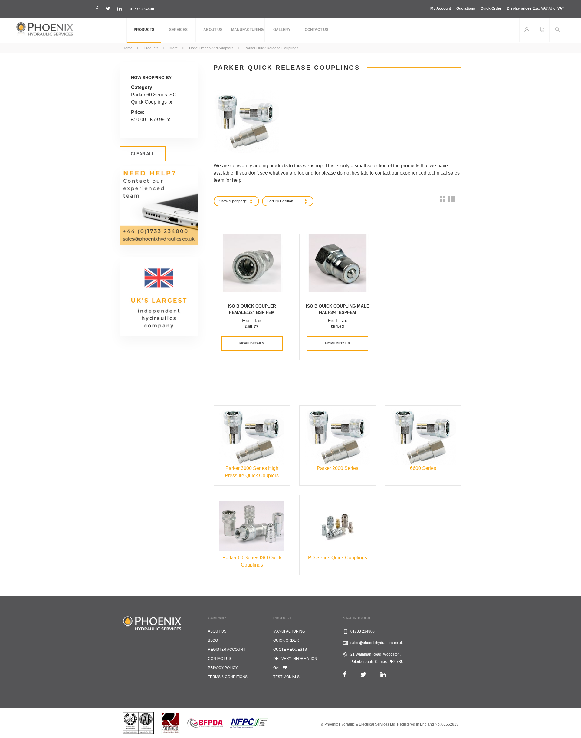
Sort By (273, 201)
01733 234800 (142, 9)
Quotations (465, 8)
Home (128, 48)
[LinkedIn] (383, 674)
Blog (213, 640)
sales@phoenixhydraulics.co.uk (376, 643)
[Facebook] (344, 674)
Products (151, 48)
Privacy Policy (223, 668)
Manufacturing (289, 631)
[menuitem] (144, 30)
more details (251, 343)
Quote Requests (290, 649)
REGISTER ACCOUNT (226, 649)
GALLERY (281, 668)
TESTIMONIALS (286, 677)
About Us (217, 631)
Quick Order (491, 8)
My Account (440, 8)
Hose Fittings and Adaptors (211, 48)
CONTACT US (219, 659)
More (174, 48)
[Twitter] (363, 674)
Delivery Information (295, 659)
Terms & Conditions (228, 677)
